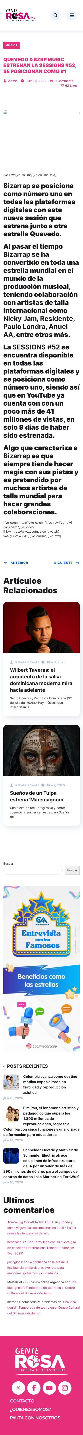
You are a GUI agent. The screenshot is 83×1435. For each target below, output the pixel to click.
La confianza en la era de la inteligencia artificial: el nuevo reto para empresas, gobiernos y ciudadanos (37, 1267)
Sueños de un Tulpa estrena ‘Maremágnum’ (37, 796)
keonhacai (14, 1242)
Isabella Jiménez (26, 662)
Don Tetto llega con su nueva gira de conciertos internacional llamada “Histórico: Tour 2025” (41, 1247)
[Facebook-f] (34, 1388)
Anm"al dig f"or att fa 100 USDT (30, 1222)
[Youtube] (49, 1388)
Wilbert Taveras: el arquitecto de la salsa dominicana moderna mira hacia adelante (41, 680)
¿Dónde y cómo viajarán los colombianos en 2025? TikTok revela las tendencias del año (41, 1227)
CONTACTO (22, 1401)
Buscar (8, 863)
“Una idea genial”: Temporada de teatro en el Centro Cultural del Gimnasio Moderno (41, 1287)
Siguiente (63, 563)
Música (12, 45)
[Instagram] (64, 1388)
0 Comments (63, 81)
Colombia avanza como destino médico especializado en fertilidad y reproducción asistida (50, 1084)
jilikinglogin (15, 1262)
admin (12, 81)
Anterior (19, 563)
